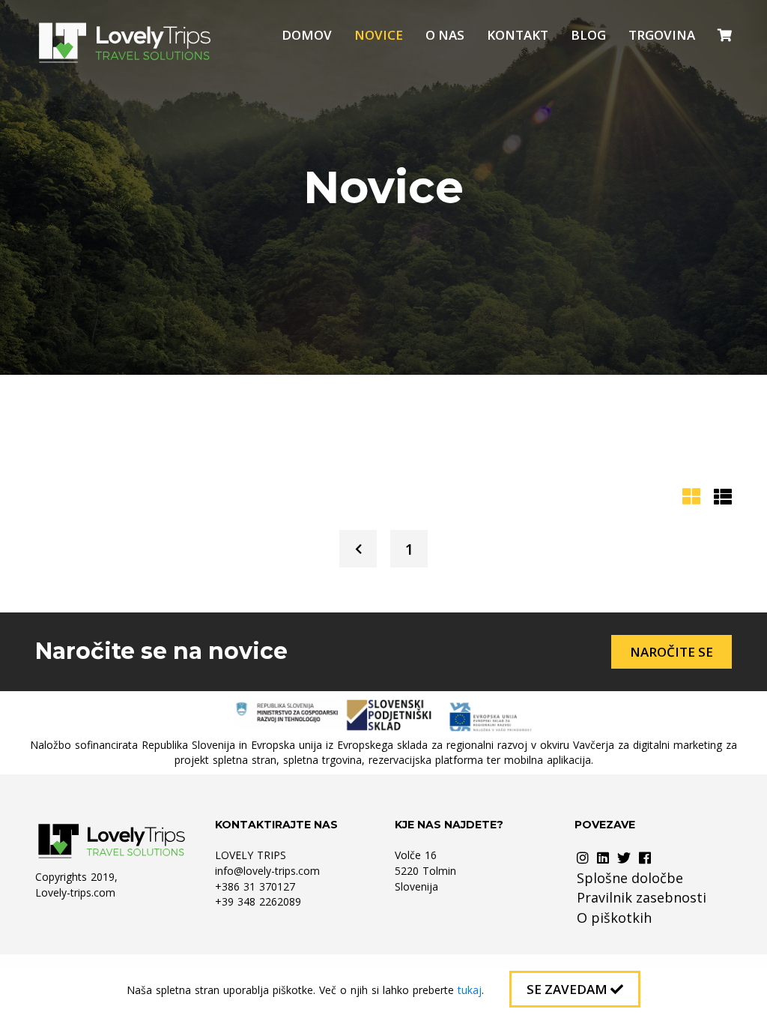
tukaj (470, 990)
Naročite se (671, 651)
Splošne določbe (630, 878)
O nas (444, 34)
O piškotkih (614, 918)
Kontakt (517, 34)
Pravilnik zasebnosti (641, 897)
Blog (588, 34)
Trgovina (661, 34)
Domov (307, 34)
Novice (378, 34)
